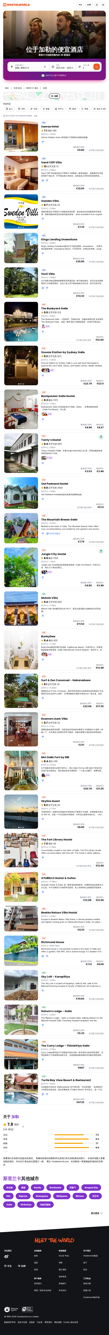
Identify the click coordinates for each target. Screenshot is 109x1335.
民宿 (36, 1269)
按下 (85, 1262)
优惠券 (32, 1322)
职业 (85, 1269)
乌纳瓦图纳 (45, 1204)
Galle (9, 1204)
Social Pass (64, 1256)
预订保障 (62, 1269)
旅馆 (43, 594)
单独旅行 (62, 1283)
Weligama (61, 1196)
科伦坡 (9, 1187)
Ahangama (42, 1196)
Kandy (37, 1187)
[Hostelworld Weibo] (6, 1256)
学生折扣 (62, 1290)
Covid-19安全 (54, 533)
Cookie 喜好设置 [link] (70, 1322)
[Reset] (45, 67)
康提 (23, 1187)
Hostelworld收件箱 (91, 1297)
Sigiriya (23, 1196)
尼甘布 (95, 1196)
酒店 (43, 123)
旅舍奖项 (62, 1276)
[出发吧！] (96, 67)
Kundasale (55, 1187)
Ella (8, 1196)
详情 (35, 116)
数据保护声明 (10, 1322)
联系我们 (38, 1283)
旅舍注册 (87, 1283)
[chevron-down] (23, 1126)
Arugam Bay (91, 1187)
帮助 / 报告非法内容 (42, 1290)
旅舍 (43, 304)
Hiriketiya (26, 1204)
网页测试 (48, 1322)
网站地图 (58, 1322)
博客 (60, 1262)
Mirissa (80, 1196)
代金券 (39, 1322)
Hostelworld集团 (90, 1256)
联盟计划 (87, 1290)
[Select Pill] (96, 4)
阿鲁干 (73, 1187)
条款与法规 (22, 1322)
